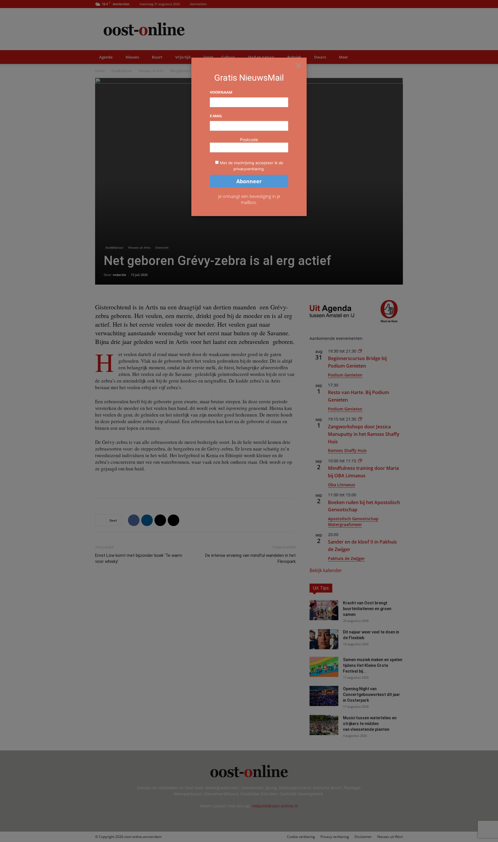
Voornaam (221, 92)
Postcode (249, 139)
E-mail (216, 115)
